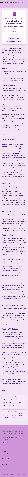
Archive (11, 6)
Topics (6, 6)
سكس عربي (6, 254)
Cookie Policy (5, 456)
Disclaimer (5, 460)
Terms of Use (5, 458)
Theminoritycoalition (8, 2)
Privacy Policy (5, 454)
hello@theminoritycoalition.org (10, 437)
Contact (17, 6)
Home (1, 6)
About (21, 6)
